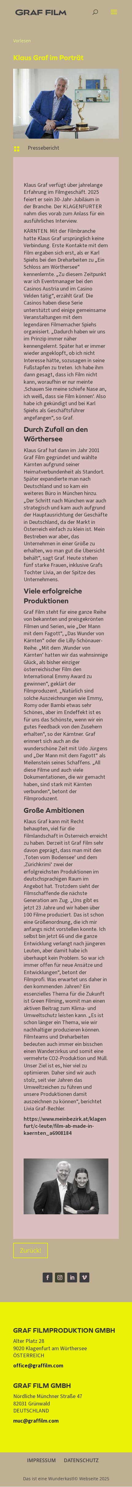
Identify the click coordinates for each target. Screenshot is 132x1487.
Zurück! (30, 1250)
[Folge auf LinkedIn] (72, 1277)
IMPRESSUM (41, 1460)
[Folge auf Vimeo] (84, 1277)
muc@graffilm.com (36, 1421)
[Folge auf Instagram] (60, 1277)
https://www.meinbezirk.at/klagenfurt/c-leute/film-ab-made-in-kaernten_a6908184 (65, 1126)
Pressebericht (43, 148)
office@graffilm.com (38, 1366)
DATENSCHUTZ (81, 1460)
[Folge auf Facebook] (47, 1277)
